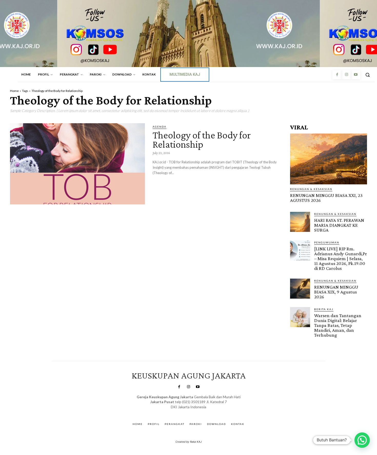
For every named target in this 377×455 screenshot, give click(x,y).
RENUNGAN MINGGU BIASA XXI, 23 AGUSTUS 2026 (326, 198)
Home (14, 91)
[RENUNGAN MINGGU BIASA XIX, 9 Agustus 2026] (300, 289)
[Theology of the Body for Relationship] (77, 163)
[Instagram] (346, 74)
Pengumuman (326, 242)
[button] (367, 75)
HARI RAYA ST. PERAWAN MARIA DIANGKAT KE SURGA (339, 225)
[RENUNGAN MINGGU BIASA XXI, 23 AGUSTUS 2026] (328, 159)
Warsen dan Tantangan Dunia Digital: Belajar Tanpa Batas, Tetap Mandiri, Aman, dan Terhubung (337, 325)
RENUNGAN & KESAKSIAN (311, 189)
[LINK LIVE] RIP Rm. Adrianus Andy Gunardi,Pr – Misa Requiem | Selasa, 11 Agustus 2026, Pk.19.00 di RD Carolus (340, 258)
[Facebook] (337, 74)
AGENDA (159, 126)
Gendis (203, 412)
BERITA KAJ (323, 309)
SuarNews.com (180, 412)
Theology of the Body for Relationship (202, 139)
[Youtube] (355, 74)
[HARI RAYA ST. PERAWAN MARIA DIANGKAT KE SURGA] (300, 222)
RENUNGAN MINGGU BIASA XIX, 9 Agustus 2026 (336, 291)
